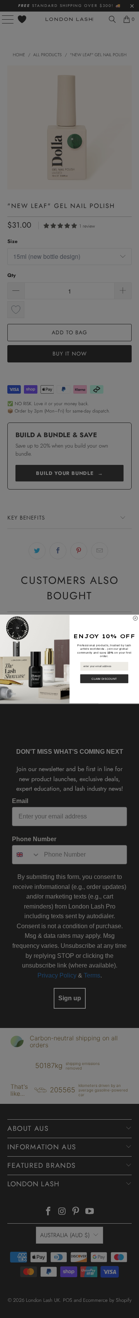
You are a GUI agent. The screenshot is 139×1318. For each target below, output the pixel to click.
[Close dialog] (135, 618)
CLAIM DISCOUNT (104, 678)
